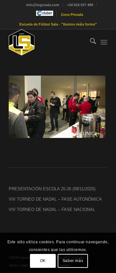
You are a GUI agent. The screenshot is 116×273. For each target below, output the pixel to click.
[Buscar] (89, 42)
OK (43, 260)
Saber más (73, 260)
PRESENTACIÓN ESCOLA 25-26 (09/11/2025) (52, 188)
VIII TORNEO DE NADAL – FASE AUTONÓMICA (55, 199)
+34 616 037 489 (80, 5)
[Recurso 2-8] (48, 42)
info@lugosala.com (42, 5)
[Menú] (104, 42)
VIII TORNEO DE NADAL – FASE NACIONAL (52, 209)
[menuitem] (43, 4)
